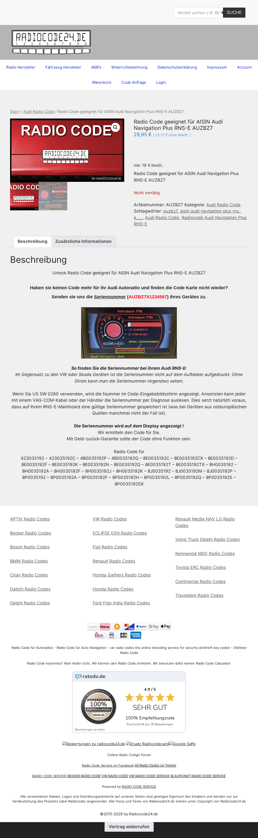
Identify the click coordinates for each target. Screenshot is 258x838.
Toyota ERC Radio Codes (200, 567)
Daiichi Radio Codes (30, 589)
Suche (234, 12)
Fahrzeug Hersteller (63, 67)
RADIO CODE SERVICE (49, 776)
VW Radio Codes (110, 519)
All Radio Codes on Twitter (155, 765)
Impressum (217, 67)
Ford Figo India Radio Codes (121, 602)
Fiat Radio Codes (110, 547)
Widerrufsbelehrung (129, 67)
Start (15, 111)
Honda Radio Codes (113, 589)
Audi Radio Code (38, 111)
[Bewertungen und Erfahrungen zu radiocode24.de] (93, 743)
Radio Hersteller (20, 67)
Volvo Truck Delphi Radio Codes (207, 539)
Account (244, 67)
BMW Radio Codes (29, 561)
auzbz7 (170, 211)
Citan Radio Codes (29, 574)
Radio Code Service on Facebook (108, 765)
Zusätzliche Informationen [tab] (83, 241)
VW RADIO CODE (115, 776)
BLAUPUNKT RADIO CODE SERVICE (198, 776)
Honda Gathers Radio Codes (122, 574)
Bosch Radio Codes (30, 547)
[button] (115, 127)
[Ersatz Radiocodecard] (147, 743)
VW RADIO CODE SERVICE (149, 776)
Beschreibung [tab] (32, 241)
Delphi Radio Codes (30, 602)
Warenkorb (101, 82)
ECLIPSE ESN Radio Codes (120, 533)
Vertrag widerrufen (129, 826)
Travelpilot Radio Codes (199, 595)
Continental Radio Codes (200, 581)
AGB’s (96, 67)
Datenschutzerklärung (177, 67)
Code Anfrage (133, 82)
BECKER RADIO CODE (84, 776)
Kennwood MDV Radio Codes (205, 553)
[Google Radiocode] (182, 743)
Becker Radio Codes (30, 533)
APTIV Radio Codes (30, 519)
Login (161, 82)
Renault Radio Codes (114, 561)
